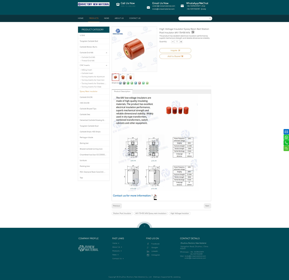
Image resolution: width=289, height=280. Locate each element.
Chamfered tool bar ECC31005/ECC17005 (94, 155)
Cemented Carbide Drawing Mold (93, 120)
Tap (81, 178)
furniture (83, 160)
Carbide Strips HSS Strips (90, 132)
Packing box (85, 166)
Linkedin (154, 251)
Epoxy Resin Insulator (88, 91)
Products (116, 251)
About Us (116, 247)
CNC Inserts (85, 65)
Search (210, 18)
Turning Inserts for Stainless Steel (95, 83)
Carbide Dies (85, 114)
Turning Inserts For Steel (91, 87)
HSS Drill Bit (84, 103)
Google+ (154, 247)
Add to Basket (174, 56)
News (114, 255)
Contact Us (117, 258)
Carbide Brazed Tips (88, 109)
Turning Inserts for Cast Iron (93, 80)
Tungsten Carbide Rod (89, 41)
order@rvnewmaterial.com (163, 6)
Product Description (122, 91)
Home (115, 243)
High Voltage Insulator (179, 213)
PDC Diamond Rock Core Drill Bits (93, 172)
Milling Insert (87, 70)
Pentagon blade (86, 137)
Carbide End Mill (86, 53)
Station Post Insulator (122, 213)
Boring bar (84, 143)
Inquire (174, 51)
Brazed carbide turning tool (91, 149)
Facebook (155, 244)
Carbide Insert (87, 73)
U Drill (82, 35)
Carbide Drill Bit (86, 97)
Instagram (155, 255)
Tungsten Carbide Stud (89, 126)
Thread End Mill (88, 61)
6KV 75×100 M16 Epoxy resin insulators (150, 213)
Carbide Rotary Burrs (88, 47)
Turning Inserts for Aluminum (93, 77)
